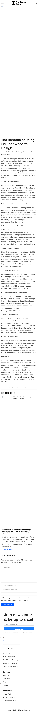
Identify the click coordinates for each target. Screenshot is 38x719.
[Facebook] (12, 387)
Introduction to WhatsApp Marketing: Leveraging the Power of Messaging (16, 531)
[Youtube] (12, 648)
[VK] (15, 387)
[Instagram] (8, 648)
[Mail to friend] (20, 387)
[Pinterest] (17, 387)
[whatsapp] (25, 387)
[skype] (28, 387)
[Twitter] (10, 387)
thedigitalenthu (22, 152)
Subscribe (19, 629)
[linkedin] (23, 387)
